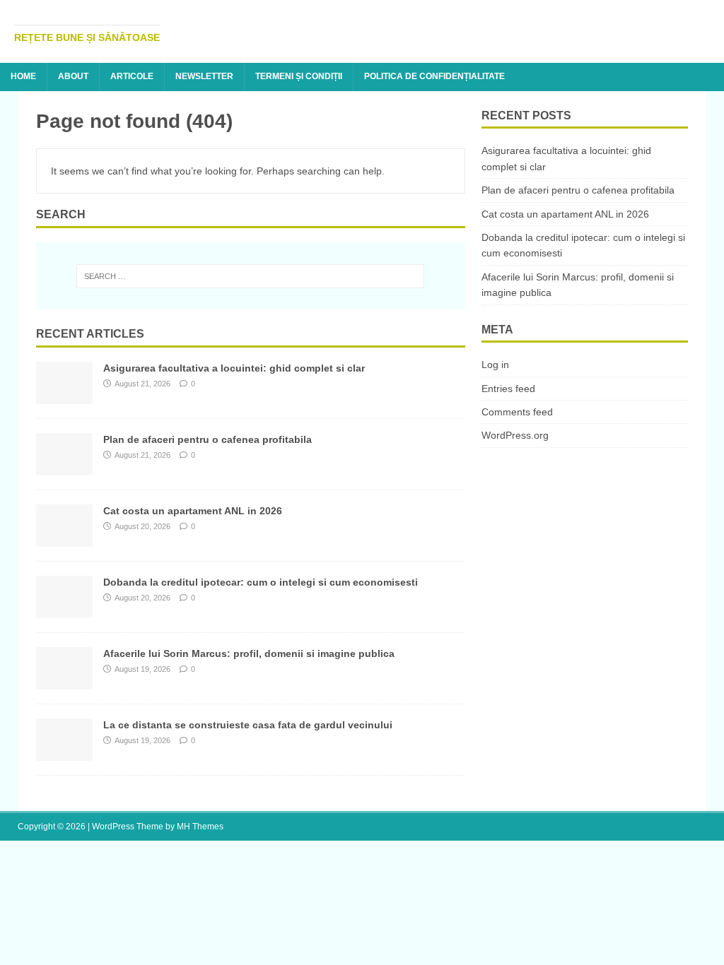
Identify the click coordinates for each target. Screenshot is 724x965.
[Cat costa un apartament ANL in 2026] (64, 538)
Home (23, 76)
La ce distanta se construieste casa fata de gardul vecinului (247, 724)
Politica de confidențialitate (434, 76)
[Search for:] (250, 276)
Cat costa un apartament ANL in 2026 (192, 510)
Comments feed (517, 412)
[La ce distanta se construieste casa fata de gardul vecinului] (64, 752)
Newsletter (204, 76)
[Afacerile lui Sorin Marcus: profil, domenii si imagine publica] (64, 681)
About (73, 76)
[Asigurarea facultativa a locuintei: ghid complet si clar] (64, 395)
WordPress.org (515, 435)
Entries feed (508, 388)
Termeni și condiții (298, 76)
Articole (131, 76)
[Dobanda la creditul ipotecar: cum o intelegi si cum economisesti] (64, 609)
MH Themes (200, 826)
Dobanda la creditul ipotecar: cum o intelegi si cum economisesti (260, 582)
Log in (495, 364)
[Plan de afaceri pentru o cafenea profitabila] (64, 467)
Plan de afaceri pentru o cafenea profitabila (207, 439)
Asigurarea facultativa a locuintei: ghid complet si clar (234, 368)
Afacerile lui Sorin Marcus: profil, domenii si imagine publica (249, 653)
